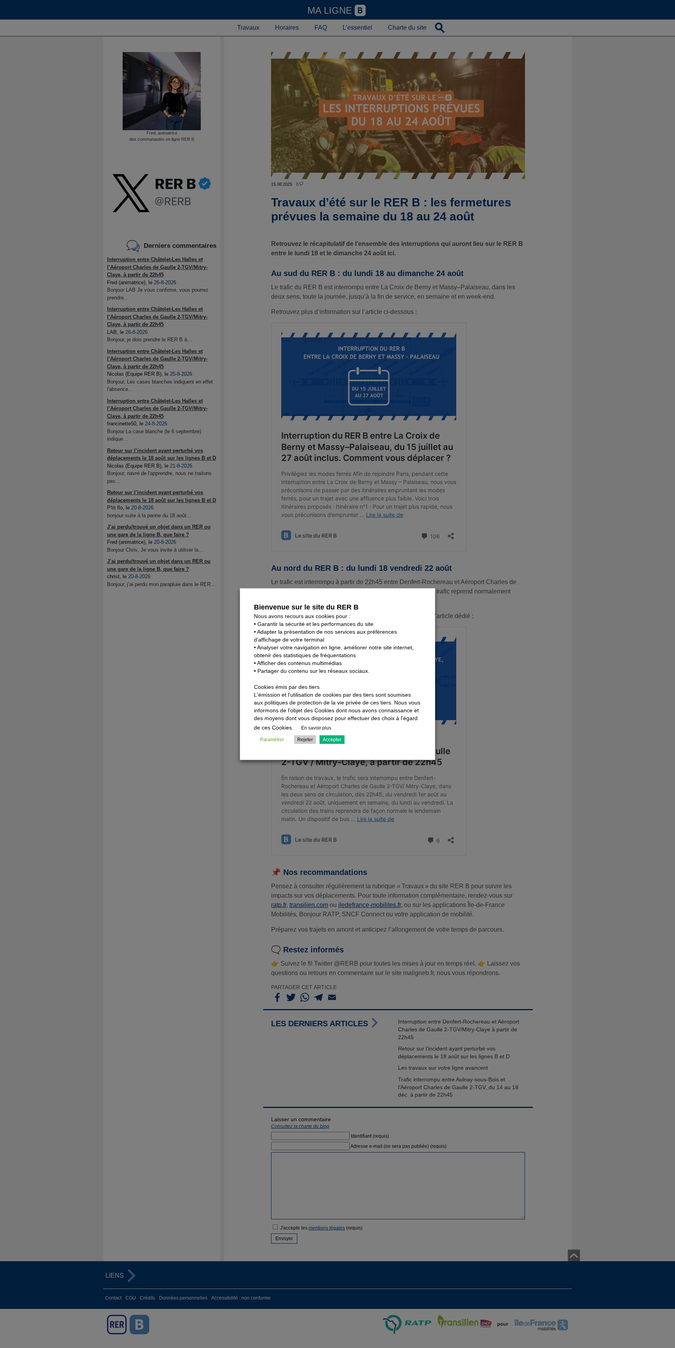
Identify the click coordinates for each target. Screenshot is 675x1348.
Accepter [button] (332, 739)
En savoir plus (316, 727)
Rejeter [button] (305, 739)
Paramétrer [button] (272, 739)
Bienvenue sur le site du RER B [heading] (306, 607)
